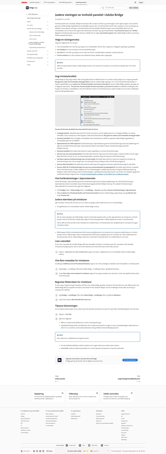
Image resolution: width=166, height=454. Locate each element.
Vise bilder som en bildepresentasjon (117, 174)
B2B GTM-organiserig (50, 423)
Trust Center (123, 432)
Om (122, 416)
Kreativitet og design (34, 2)
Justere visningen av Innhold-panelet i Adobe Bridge (36, 43)
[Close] (108, 450)
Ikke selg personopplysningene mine (130, 451)
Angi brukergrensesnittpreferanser (37, 47)
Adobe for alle (124, 437)
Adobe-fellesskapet (100, 418)
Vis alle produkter (24, 432)
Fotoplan (22, 416)
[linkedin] (43, 451)
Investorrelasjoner (125, 428)
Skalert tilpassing (49, 414)
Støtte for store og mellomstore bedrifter (104, 423)
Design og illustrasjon (25, 418)
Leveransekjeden (124, 430)
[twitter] (40, 451)
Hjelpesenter (99, 414)
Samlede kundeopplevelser (51, 418)
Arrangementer (124, 421)
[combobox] (113, 8)
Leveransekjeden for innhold (52, 416)
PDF (21, 423)
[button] (135, 2)
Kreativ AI (23, 414)
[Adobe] (24, 2)
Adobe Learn (98, 421)
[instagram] (37, 451)
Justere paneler (32, 39)
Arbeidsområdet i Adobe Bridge (36, 32)
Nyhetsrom (123, 423)
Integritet (123, 435)
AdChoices (143, 451)
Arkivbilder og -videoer (25, 430)
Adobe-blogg (124, 439)
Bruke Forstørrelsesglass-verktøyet (92, 174)
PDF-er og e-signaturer (49, 2)
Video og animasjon (25, 421)
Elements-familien (25, 428)
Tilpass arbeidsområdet (34, 35)
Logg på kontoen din (125, 414)
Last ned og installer (100, 416)
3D (21, 425)
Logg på (141, 2)
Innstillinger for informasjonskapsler (113, 451)
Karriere (123, 418)
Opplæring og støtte (81, 2)
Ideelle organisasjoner (75, 416)
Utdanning (73, 414)
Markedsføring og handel (65, 2)
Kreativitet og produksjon (51, 421)
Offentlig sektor (74, 418)
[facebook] (34, 451)
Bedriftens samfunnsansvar (127, 425)
